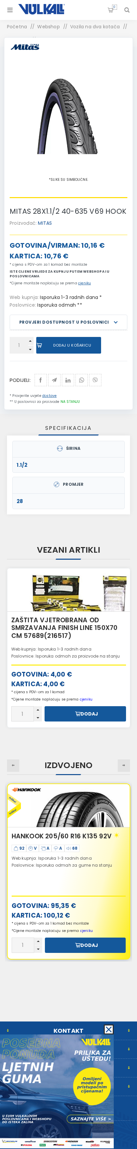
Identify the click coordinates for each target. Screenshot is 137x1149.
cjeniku (84, 283)
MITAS (45, 223)
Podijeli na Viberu (95, 380)
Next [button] (124, 765)
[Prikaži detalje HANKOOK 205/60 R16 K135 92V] (69, 805)
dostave (49, 395)
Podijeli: (20, 380)
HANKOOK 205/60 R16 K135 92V (62, 836)
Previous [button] (13, 765)
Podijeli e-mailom (54, 380)
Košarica (114, 7)
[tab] (68, 428)
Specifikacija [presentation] (68, 428)
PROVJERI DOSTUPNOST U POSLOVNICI (64, 322)
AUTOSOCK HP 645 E (72, 620)
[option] (68, 871)
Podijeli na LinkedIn (68, 380)
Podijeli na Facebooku (41, 380)
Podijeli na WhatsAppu (81, 380)
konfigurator (95, 647)
